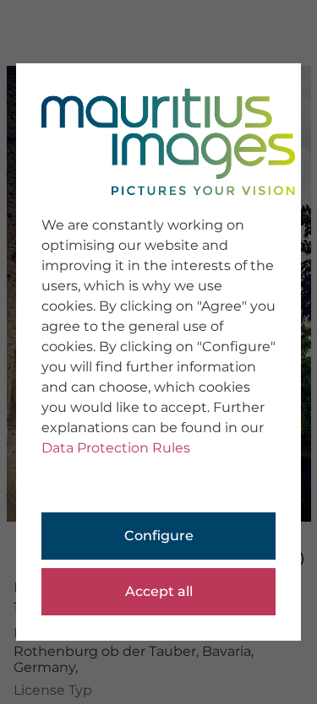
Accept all (159, 591)
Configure (159, 536)
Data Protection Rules (115, 448)
